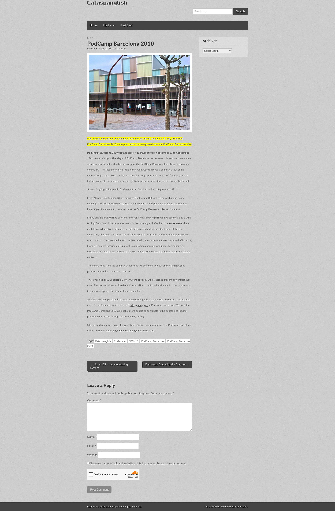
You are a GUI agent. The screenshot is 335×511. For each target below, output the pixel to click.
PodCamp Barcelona (152, 341)
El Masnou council (138, 305)
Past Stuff (126, 25)
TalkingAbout (177, 265)
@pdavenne (121, 330)
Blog (90, 38)
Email (91, 446)
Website (92, 455)
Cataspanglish (103, 341)
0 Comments (119, 48)
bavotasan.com (239, 506)
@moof (138, 330)
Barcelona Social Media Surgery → (167, 364)
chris (92, 48)
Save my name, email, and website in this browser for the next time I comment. (138, 463)
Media (107, 25)
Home (93, 25)
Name (91, 436)
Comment (94, 400)
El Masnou (120, 341)
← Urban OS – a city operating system (109, 366)
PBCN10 (133, 341)
